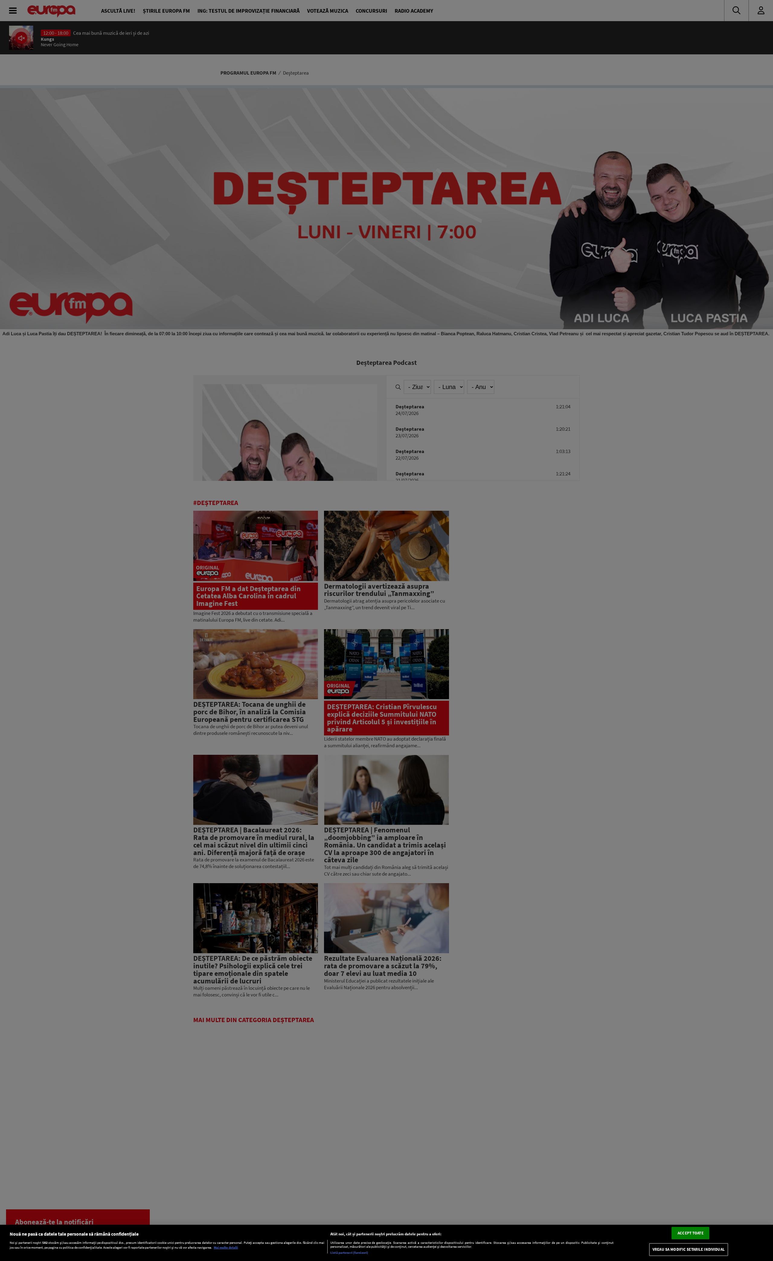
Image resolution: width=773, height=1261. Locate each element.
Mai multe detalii (226, 1248)
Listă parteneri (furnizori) (349, 1252)
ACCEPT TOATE (691, 1233)
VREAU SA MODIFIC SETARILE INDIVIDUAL (689, 1249)
